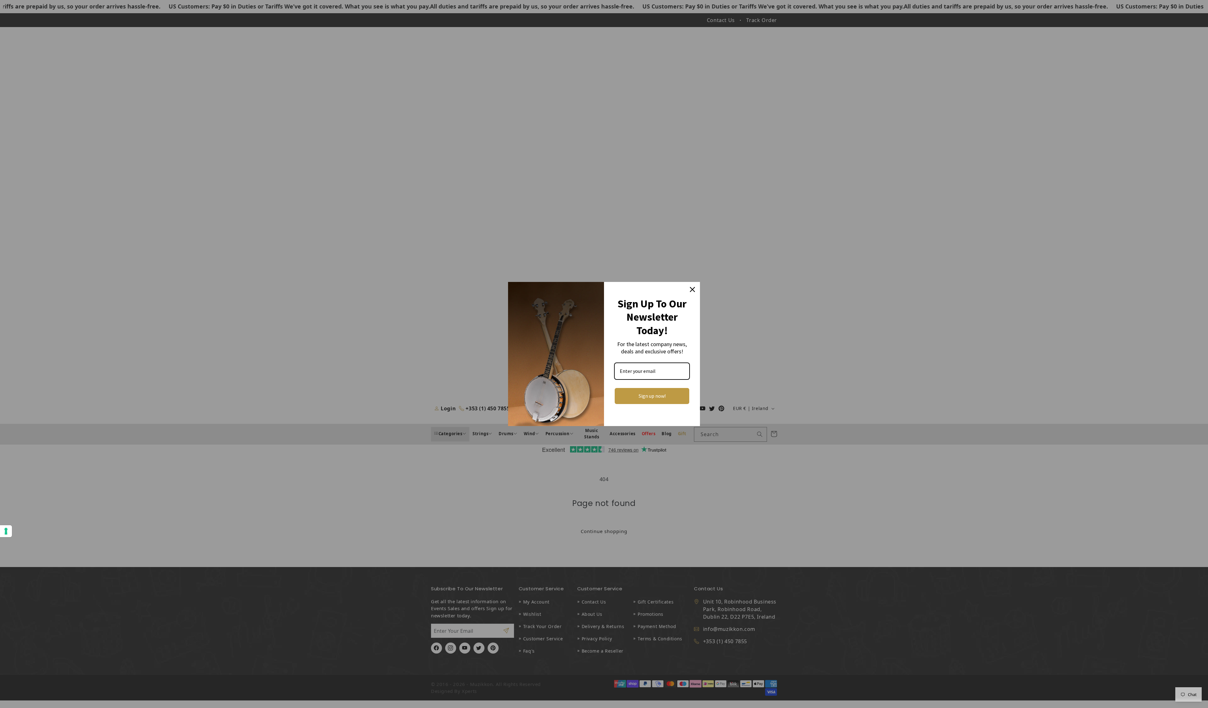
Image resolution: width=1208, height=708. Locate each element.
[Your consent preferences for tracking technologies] (6, 531)
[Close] (692, 289)
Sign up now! (652, 396)
